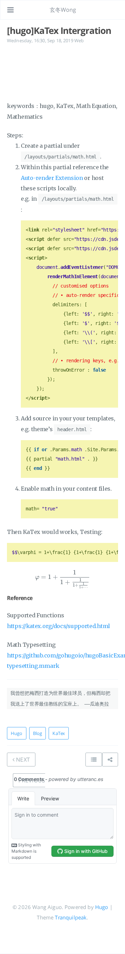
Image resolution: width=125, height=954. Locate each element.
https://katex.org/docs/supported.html (58, 626)
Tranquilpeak (70, 917)
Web (79, 40)
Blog (37, 733)
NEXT (22, 759)
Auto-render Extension (52, 177)
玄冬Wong (63, 9)
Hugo (17, 733)
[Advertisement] (62, 71)
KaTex (58, 733)
